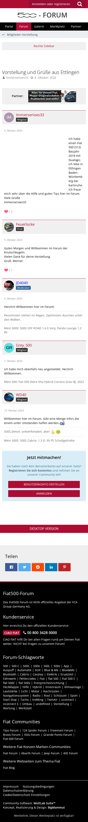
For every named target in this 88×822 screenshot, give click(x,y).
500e (36, 666)
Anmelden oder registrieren (51, 4)
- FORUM (52, 15)
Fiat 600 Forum (13, 739)
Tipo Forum (11, 730)
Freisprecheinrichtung (49, 683)
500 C (15, 666)
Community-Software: (29, 803)
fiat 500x (24, 683)
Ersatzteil (67, 674)
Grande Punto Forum (57, 735)
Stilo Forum (32, 735)
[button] (57, 4)
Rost (47, 695)
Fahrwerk (9, 679)
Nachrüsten (51, 691)
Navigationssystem (16, 695)
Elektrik (52, 674)
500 (5, 666)
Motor (35, 691)
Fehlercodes (27, 679)
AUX (38, 670)
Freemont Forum (61, 730)
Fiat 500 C (68, 679)
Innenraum (53, 687)
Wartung (9, 708)
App (66, 666)
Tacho (24, 700)
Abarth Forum (30, 753)
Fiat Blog (9, 768)
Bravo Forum (11, 735)
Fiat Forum (10, 753)
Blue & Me (51, 670)
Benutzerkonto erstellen (44, 484)
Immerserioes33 (17, 78)
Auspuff (8, 670)
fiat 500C (9, 683)
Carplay (38, 674)
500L (47, 666)
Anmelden (44, 493)
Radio (36, 695)
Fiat (42, 679)
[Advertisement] (45, 59)
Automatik (24, 670)
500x (57, 666)
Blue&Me (68, 670)
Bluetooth (9, 674)
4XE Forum (70, 753)
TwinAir (52, 700)
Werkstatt (25, 708)
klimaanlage (72, 687)
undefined (43, 704)
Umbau (27, 704)
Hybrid (37, 687)
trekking (37, 700)
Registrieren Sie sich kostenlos (30, 470)
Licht (24, 691)
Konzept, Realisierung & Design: (34, 807)
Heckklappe (11, 687)
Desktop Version (44, 528)
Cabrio (24, 674)
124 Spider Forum (34, 730)
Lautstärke (10, 691)
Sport (74, 695)
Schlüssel (60, 695)
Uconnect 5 (10, 704)
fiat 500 (53, 679)
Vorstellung (61, 704)
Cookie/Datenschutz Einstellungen (26, 795)
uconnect (67, 700)
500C (26, 666)
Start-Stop (10, 700)
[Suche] (79, 4)
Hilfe (26, 687)
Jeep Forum (52, 753)
